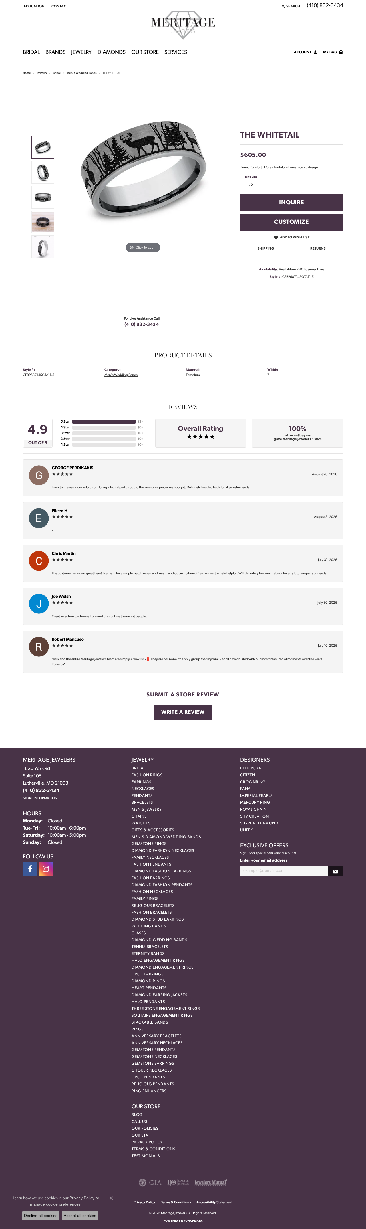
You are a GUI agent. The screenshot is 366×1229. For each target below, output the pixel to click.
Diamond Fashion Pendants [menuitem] (162, 885)
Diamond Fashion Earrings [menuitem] (161, 871)
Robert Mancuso (68, 640)
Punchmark (193, 1220)
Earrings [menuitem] (141, 782)
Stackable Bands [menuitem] (150, 1022)
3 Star (65, 433)
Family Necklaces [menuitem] (150, 858)
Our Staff (142, 1135)
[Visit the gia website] (150, 1182)
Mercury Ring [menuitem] (255, 803)
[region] (143, 197)
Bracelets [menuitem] (142, 803)
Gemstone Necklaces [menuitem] (154, 1057)
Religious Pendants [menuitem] (153, 1084)
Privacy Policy (147, 1142)
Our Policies (145, 1129)
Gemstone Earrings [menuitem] (153, 1064)
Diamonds (112, 52)
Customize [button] (291, 222)
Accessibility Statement (214, 1202)
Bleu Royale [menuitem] (253, 768)
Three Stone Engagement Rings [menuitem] (166, 1009)
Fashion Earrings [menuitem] (151, 878)
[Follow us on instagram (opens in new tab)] (46, 869)
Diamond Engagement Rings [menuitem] (163, 967)
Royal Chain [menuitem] (253, 810)
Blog (137, 1115)
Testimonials (146, 1156)
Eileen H (59, 511)
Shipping (266, 248)
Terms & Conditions (153, 1149)
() (140, 421)
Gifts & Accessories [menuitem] (153, 830)
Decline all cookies (40, 1215)
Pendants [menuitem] (142, 796)
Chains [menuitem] (139, 816)
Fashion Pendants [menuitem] (151, 864)
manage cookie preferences (55, 1204)
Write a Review (183, 712)
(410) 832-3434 (141, 324)
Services (175, 52)
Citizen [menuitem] (247, 775)
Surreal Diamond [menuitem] (259, 823)
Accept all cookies (80, 1215)
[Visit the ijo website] (178, 1182)
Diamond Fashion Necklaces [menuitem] (163, 851)
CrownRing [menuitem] (253, 782)
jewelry (42, 73)
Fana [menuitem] (245, 789)
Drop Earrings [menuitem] (147, 974)
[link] (59, 6)
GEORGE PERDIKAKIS (72, 468)
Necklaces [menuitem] (143, 789)
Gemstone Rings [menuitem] (149, 844)
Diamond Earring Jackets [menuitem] (159, 995)
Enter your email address (264, 860)
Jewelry (81, 52)
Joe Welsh (61, 597)
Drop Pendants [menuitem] (148, 1077)
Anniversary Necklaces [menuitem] (157, 1043)
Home (27, 73)
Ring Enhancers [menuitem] (149, 1091)
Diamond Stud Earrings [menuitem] (158, 919)
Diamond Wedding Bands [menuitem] (159, 940)
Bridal (31, 52)
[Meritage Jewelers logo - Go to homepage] (183, 25)
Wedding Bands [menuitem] (149, 926)
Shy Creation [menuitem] (254, 816)
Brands (55, 52)
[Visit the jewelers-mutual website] (210, 1182)
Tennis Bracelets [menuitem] (150, 947)
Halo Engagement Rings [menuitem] (158, 961)
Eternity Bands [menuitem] (148, 954)
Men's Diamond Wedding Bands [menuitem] (166, 837)
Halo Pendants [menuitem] (148, 1002)
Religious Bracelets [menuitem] (153, 906)
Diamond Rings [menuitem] (148, 981)
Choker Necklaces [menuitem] (152, 1070)
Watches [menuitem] (141, 823)
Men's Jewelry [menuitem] (147, 810)
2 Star (65, 439)
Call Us (139, 1122)
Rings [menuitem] (138, 1029)
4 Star (65, 427)
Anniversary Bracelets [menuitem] (157, 1036)
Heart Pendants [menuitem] (149, 988)
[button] (34, 6)
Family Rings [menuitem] (145, 899)
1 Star (65, 444)
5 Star (65, 421)
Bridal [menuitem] (139, 768)
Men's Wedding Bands (82, 73)
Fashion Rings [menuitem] (147, 775)
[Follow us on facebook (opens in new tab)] (30, 869)
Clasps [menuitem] (139, 933)
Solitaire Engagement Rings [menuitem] (162, 1016)
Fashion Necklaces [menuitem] (152, 892)
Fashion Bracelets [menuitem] (152, 913)
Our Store (145, 52)
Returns (318, 248)
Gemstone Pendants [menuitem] (154, 1050)
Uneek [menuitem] (246, 830)
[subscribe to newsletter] (335, 871)
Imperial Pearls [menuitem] (256, 796)
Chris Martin (64, 554)
